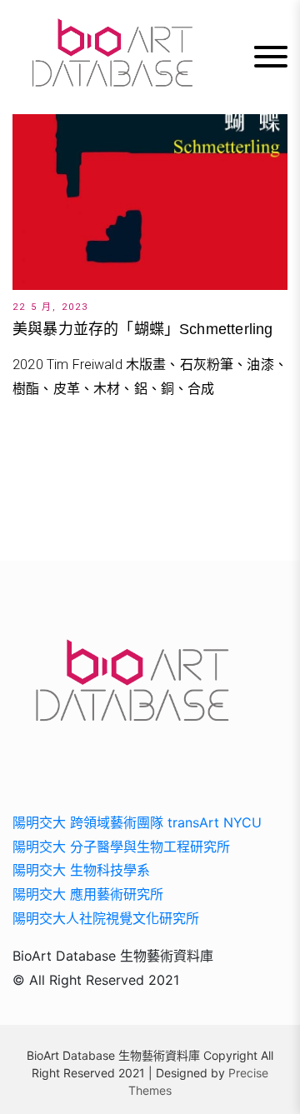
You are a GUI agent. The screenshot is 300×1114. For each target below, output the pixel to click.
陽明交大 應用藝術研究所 (87, 894)
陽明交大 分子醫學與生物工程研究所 (121, 846)
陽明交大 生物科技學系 (81, 870)
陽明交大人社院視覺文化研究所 (105, 918)
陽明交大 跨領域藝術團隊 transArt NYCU (137, 822)
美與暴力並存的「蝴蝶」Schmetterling (142, 329)
